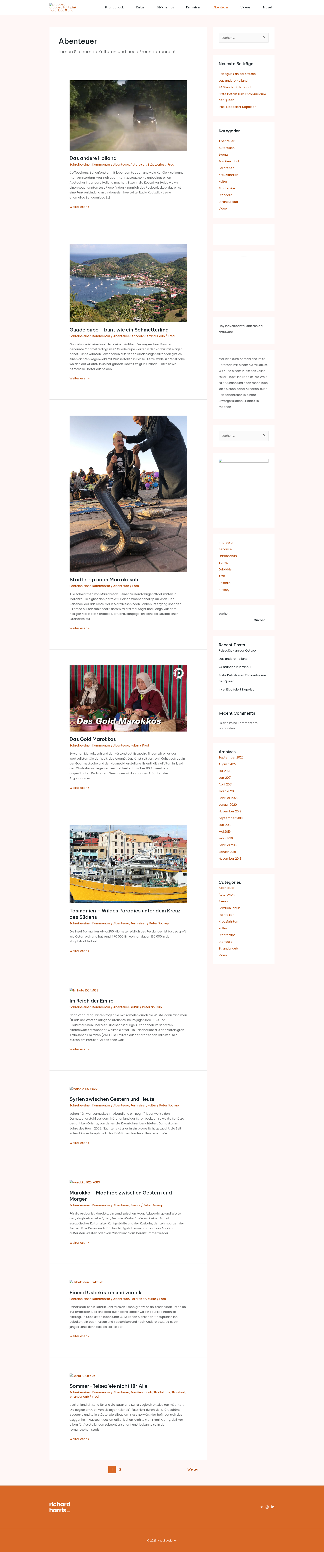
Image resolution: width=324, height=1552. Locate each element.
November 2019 (230, 811)
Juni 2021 (225, 778)
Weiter (195, 1469)
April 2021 (225, 784)
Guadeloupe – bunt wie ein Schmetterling (119, 330)
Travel (267, 7)
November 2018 (230, 858)
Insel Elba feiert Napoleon (237, 107)
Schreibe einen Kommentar (90, 164)
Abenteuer (220, 7)
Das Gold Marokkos (93, 739)
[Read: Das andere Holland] (128, 115)
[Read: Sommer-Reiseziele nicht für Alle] (82, 1376)
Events (135, 1205)
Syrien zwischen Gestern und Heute (112, 1099)
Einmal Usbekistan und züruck (106, 1292)
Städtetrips (165, 7)
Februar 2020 (228, 798)
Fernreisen (193, 7)
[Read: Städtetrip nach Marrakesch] (128, 493)
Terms (223, 563)
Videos (245, 7)
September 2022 (231, 757)
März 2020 (226, 791)
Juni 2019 (225, 825)
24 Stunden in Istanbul (235, 87)
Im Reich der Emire (91, 1001)
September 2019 (231, 818)
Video (223, 208)
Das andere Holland (93, 158)
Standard (137, 336)
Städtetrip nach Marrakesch (104, 579)
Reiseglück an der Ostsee (237, 74)
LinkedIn (224, 583)
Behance (225, 549)
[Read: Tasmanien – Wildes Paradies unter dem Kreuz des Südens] (128, 864)
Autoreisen (138, 164)
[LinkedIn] (272, 1507)
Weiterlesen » (79, 207)
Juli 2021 (224, 771)
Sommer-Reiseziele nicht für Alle (109, 1386)
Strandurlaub (114, 7)
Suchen (224, 613)
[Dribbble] (267, 1507)
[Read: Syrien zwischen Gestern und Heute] (84, 1089)
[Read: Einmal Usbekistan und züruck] (86, 1282)
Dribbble (225, 569)
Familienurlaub (141, 1392)
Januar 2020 (228, 805)
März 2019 (226, 838)
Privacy (224, 590)
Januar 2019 (227, 852)
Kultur (140, 7)
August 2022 (227, 764)
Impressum (227, 542)
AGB (222, 576)
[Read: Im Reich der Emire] (84, 990)
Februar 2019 (228, 845)
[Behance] (261, 1507)
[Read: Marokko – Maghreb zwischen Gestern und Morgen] (85, 1182)
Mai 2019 (225, 831)
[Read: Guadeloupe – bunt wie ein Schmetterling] (128, 283)
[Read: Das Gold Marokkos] (128, 698)
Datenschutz (228, 556)
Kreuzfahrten (228, 175)
